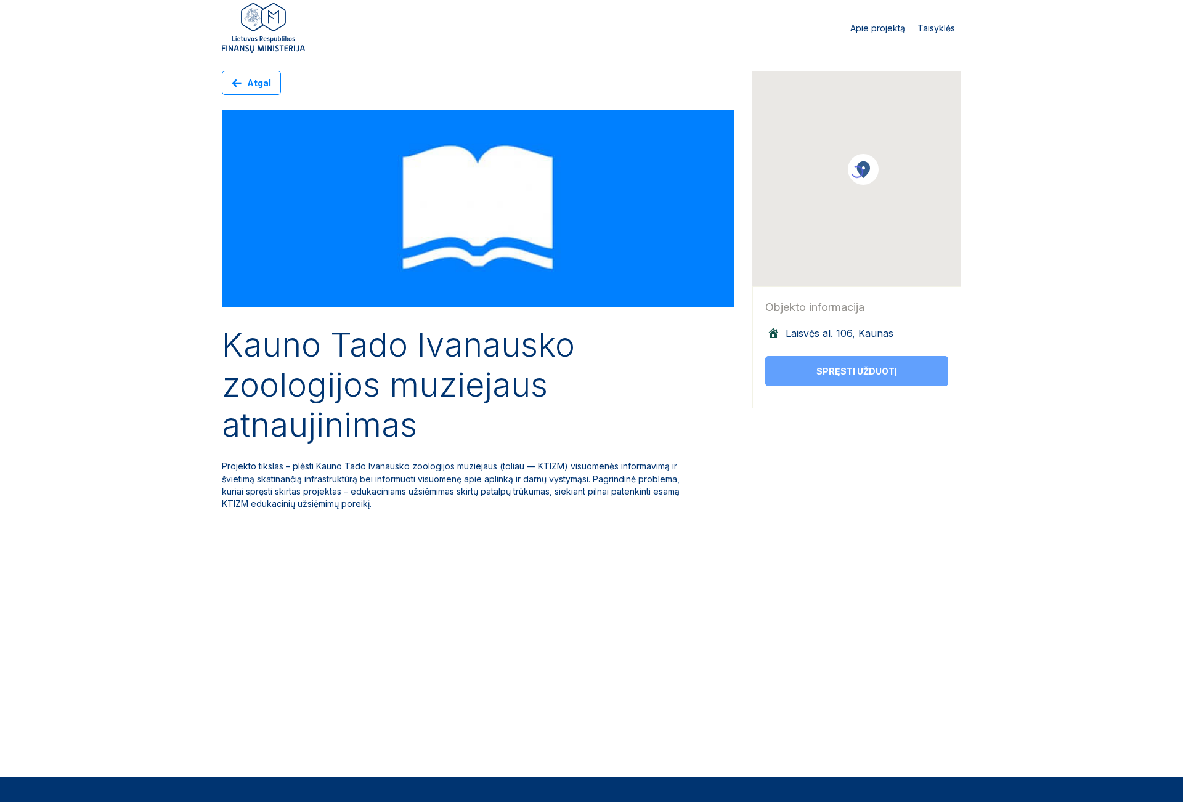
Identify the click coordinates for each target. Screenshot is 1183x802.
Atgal (259, 83)
